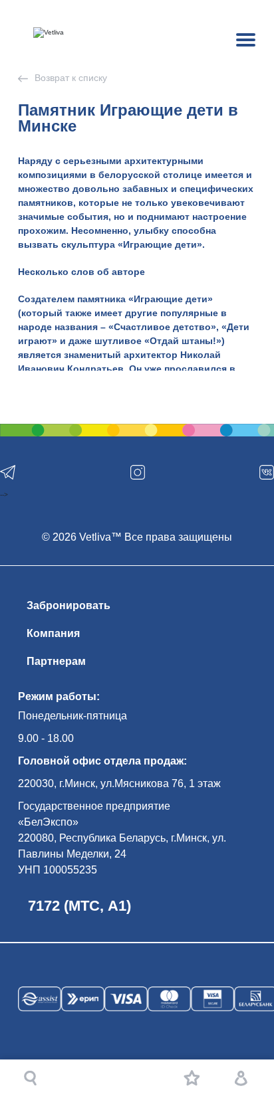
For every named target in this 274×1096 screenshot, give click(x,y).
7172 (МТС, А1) (79, 905)
